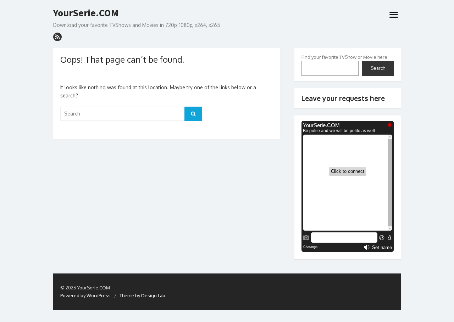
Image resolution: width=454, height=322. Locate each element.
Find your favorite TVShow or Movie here (344, 57)
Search (378, 68)
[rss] (57, 37)
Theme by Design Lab (142, 295)
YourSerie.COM (85, 13)
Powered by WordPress (85, 295)
